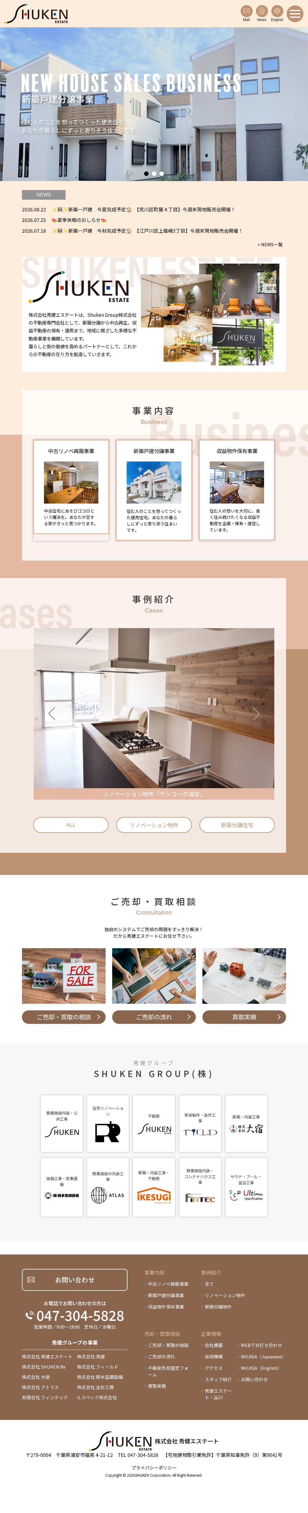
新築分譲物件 (218, 1306)
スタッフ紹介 (218, 1379)
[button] (146, 173)
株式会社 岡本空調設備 (100, 1377)
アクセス (214, 1368)
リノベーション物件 (225, 1295)
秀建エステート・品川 (218, 1393)
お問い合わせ (254, 1379)
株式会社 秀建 (91, 1356)
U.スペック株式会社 (97, 1397)
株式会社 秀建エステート (47, 1356)
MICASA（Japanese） (263, 1356)
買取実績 (157, 1386)
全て (209, 1284)
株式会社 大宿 (36, 1377)
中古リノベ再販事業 (168, 1284)
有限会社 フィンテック (45, 1397)
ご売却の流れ (161, 1356)
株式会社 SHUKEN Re (44, 1366)
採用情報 (214, 1356)
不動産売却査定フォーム (168, 1371)
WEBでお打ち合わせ (261, 1345)
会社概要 (214, 1345)
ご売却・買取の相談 (168, 1345)
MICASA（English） (261, 1368)
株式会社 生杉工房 (95, 1387)
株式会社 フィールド (98, 1366)
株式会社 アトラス (40, 1387)
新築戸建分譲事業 (166, 1295)
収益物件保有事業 (166, 1306)
